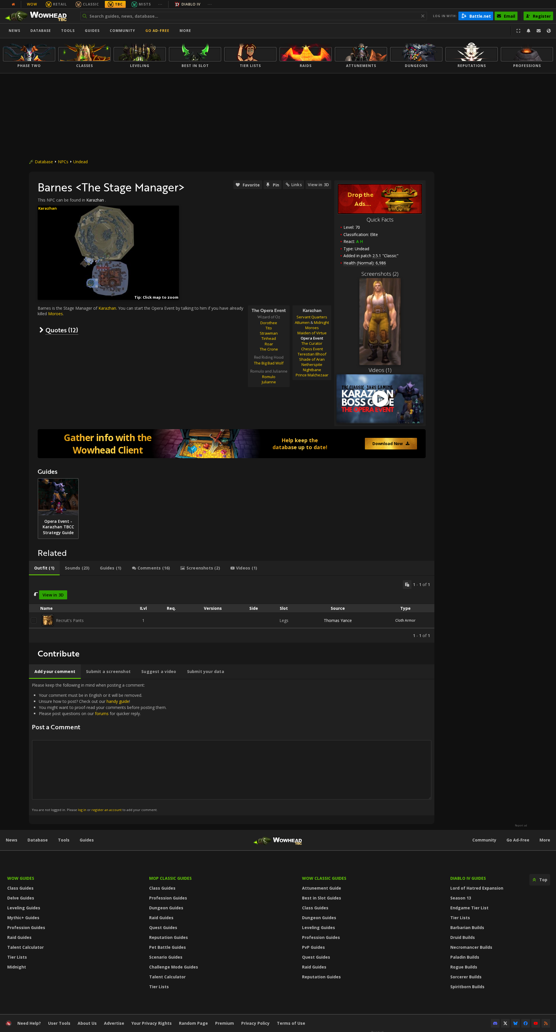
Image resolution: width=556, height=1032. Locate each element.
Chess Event (312, 348)
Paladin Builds (464, 957)
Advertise (114, 1023)
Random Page (193, 1023)
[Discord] (495, 1023)
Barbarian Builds (467, 927)
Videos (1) (380, 370)
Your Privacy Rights (151, 1023)
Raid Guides (19, 937)
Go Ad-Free (157, 30)
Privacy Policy (255, 1023)
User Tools (59, 1023)
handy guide (118, 701)
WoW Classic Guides (324, 878)
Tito (269, 328)
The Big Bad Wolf (269, 363)
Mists (145, 4)
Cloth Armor (405, 620)
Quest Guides (163, 927)
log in (82, 810)
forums (102, 713)
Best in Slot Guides (321, 898)
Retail (60, 4)
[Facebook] (525, 1023)
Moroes (312, 327)
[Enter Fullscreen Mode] (518, 30)
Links (296, 184)
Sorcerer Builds (466, 977)
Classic (91, 4)
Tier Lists (17, 957)
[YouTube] (535, 1023)
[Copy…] (407, 584)
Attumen (302, 322)
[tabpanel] (231, 609)
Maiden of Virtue (312, 332)
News (14, 30)
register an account (107, 810)
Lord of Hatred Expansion (476, 888)
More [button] (185, 30)
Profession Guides (26, 927)
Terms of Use (291, 1023)
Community (122, 30)
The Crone (269, 349)
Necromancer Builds (471, 947)
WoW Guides (20, 878)
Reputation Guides (168, 937)
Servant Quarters (312, 317)
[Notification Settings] (528, 30)
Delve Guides (20, 898)
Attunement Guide (321, 888)
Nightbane (312, 369)
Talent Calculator (25, 947)
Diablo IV (191, 4)
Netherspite (311, 364)
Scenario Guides (165, 957)
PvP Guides (313, 947)
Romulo (268, 376)
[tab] (44, 568)
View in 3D (318, 184)
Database (40, 30)
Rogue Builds (463, 967)
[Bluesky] (515, 1023)
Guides (92, 30)
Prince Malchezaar (312, 375)
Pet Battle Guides (167, 947)
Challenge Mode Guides (173, 967)
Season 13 (460, 898)
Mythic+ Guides (23, 917)
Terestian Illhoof (312, 354)
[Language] (548, 30)
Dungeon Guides (166, 908)
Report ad (521, 825)
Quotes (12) (61, 329)
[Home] (38, 16)
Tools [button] (68, 30)
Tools (64, 840)
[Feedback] (538, 30)
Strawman (269, 333)
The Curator (311, 343)
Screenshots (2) (379, 273)
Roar (269, 344)
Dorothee (268, 322)
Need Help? (29, 1023)
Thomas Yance (338, 620)
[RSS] (546, 1023)
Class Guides (20, 888)
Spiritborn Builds (467, 986)
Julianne (269, 381)
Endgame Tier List (469, 908)
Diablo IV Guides (468, 878)
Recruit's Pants (70, 620)
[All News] (13, 4)
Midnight (321, 322)
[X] (505, 1023)
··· (160, 4)
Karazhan (95, 200)
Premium (224, 1023)
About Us (87, 1023)
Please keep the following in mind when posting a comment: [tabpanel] (99, 747)
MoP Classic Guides (170, 878)
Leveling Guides (23, 908)
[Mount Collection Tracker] (232, 443)
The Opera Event (269, 310)
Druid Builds (462, 937)
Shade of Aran (312, 359)
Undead (80, 161)
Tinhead (268, 338)
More (544, 840)
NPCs (63, 161)
